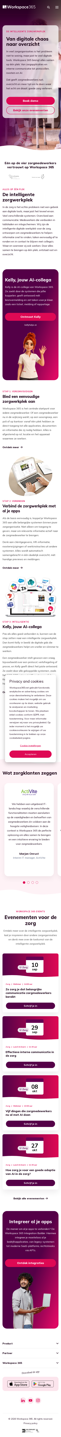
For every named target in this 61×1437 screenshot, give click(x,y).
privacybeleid (39, 722)
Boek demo (30, 101)
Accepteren (30, 754)
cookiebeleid (15, 738)
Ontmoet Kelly (30, 317)
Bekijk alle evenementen (28, 1198)
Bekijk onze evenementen (30, 110)
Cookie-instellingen (30, 745)
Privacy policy (30, 1423)
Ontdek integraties (30, 1263)
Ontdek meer (11, 447)
